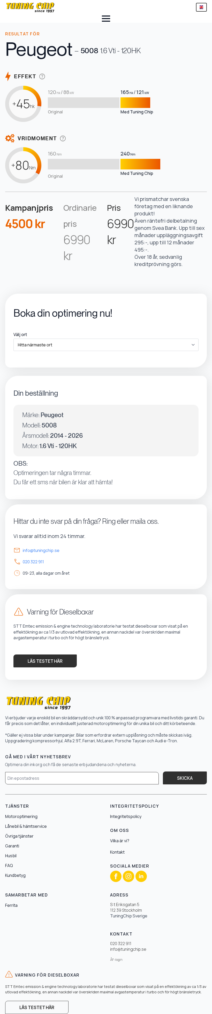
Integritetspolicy (125, 816)
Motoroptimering (21, 816)
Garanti (12, 846)
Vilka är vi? (119, 841)
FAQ (9, 865)
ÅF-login (116, 959)
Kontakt (117, 852)
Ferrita (11, 905)
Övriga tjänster (19, 836)
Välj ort (20, 334)
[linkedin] (141, 876)
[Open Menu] (106, 18)
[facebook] (116, 876)
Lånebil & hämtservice (26, 826)
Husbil (11, 856)
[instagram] (128, 876)
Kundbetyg (15, 875)
